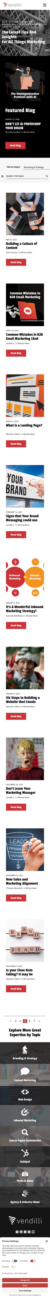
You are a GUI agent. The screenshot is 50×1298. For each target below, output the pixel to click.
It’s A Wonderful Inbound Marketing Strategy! (24, 609)
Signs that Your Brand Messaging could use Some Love (22, 518)
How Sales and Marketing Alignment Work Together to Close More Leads (23, 882)
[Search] (3, 176)
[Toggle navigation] (44, 4)
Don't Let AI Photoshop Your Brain (23, 126)
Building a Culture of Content (21, 246)
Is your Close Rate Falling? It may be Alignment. (19, 972)
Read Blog (15, 145)
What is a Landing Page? (24, 426)
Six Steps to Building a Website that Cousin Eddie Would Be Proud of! (24, 700)
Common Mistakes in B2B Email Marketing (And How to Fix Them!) (24, 337)
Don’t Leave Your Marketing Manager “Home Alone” (21, 791)
